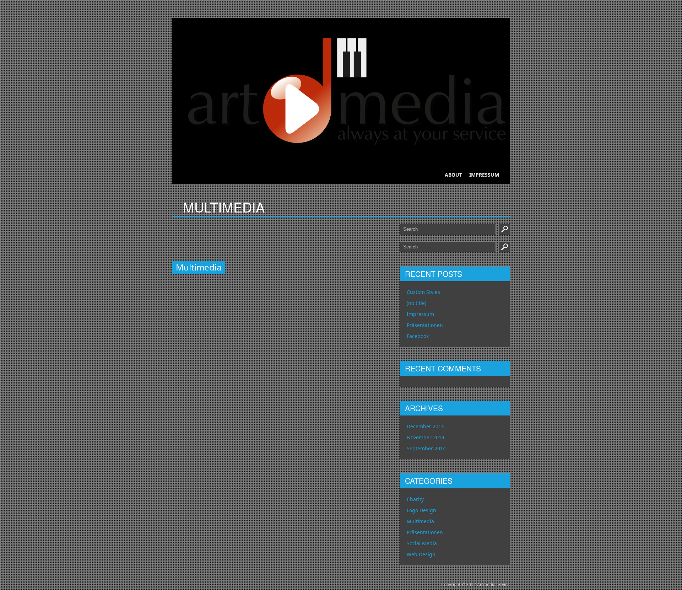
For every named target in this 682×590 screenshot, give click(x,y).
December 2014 (425, 426)
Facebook (418, 336)
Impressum (484, 174)
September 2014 (426, 448)
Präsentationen (425, 325)
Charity (415, 499)
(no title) (416, 303)
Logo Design (421, 510)
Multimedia (420, 521)
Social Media (422, 543)
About (453, 174)
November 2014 (425, 437)
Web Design (421, 554)
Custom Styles (423, 292)
